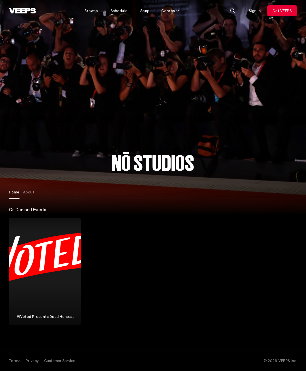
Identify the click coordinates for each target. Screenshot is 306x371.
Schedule (119, 11)
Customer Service (59, 360)
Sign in (255, 11)
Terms (14, 360)
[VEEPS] (22, 10)
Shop (145, 11)
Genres (168, 11)
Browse (91, 11)
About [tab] (28, 192)
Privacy (32, 360)
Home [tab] (14, 192)
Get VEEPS (282, 11)
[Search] (232, 10)
